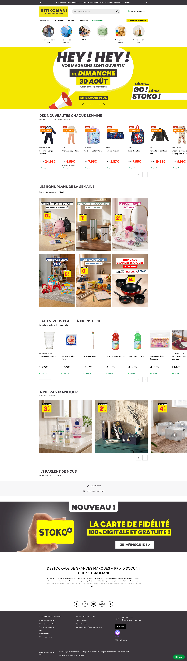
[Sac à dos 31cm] (138, 135)
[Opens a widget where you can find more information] (179, 657)
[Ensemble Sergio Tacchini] (49, 135)
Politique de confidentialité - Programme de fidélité (99, 652)
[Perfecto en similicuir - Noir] (160, 135)
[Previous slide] (83, 105)
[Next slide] (104, 105)
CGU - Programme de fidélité (69, 652)
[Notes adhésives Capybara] (160, 340)
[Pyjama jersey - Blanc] (71, 135)
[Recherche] (117, 11)
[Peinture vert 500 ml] (138, 340)
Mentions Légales (124, 652)
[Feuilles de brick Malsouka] (71, 340)
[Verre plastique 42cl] (49, 340)
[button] (40, 2)
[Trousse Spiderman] (116, 135)
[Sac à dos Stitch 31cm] (93, 135)
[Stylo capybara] (93, 340)
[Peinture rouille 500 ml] (116, 340)
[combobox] (96, 11)
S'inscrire (120, 627)
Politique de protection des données (71, 655)
